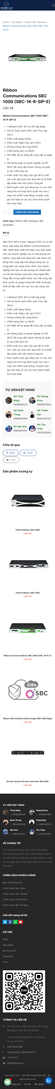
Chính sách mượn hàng (15, 899)
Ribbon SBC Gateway (26, 221)
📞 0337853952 (43, 834)
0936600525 (21, 404)
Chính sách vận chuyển (15, 893)
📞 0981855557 (17, 834)
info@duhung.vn (15, 1063)
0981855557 (20, 430)
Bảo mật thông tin (12, 882)
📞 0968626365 (18, 824)
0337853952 (44, 432)
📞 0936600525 (18, 814)
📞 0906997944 (43, 814)
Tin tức (27, 1084)
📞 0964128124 (43, 824)
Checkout (8, 956)
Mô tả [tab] (6, 232)
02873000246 (15, 1046)
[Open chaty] (7, 1081)
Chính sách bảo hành (14, 888)
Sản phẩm (8, 945)
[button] (53, 5)
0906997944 (44, 404)
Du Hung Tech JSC (36, 1075)
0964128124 (44, 418)
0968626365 (21, 418)
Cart (5, 961)
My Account (9, 950)
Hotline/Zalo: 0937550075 (21, 1052)
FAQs (5, 939)
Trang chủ (16, 1084)
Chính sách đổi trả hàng (15, 905)
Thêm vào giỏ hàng (27, 212)
